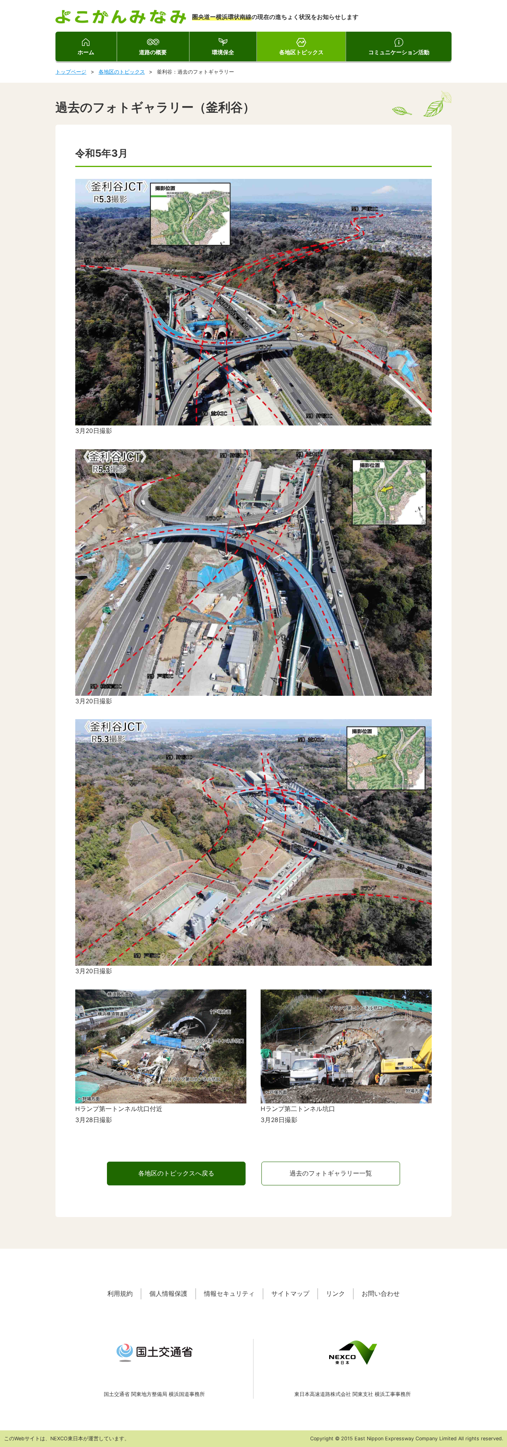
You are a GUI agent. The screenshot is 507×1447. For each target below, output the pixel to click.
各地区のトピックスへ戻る (176, 1173)
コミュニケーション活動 (398, 52)
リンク (335, 1293)
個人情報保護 (168, 1293)
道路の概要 (153, 52)
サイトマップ (290, 1293)
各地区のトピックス (122, 71)
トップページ (70, 71)
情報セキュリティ (229, 1293)
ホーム (86, 52)
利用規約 (120, 1293)
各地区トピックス (301, 52)
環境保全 (223, 52)
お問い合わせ (381, 1293)
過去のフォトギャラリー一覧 (331, 1173)
